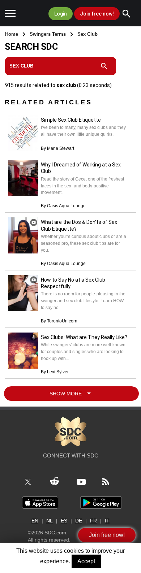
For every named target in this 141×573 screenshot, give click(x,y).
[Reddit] (58, 481)
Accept (86, 561)
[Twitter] (32, 481)
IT (107, 521)
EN (34, 521)
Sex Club (87, 34)
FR (93, 521)
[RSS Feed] (109, 481)
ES (64, 521)
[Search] (130, 13)
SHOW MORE (67, 393)
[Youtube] (85, 481)
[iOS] (40, 502)
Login (60, 14)
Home (12, 34)
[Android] (101, 502)
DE (78, 521)
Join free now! (97, 14)
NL (49, 521)
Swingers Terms (48, 34)
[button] (10, 14)
